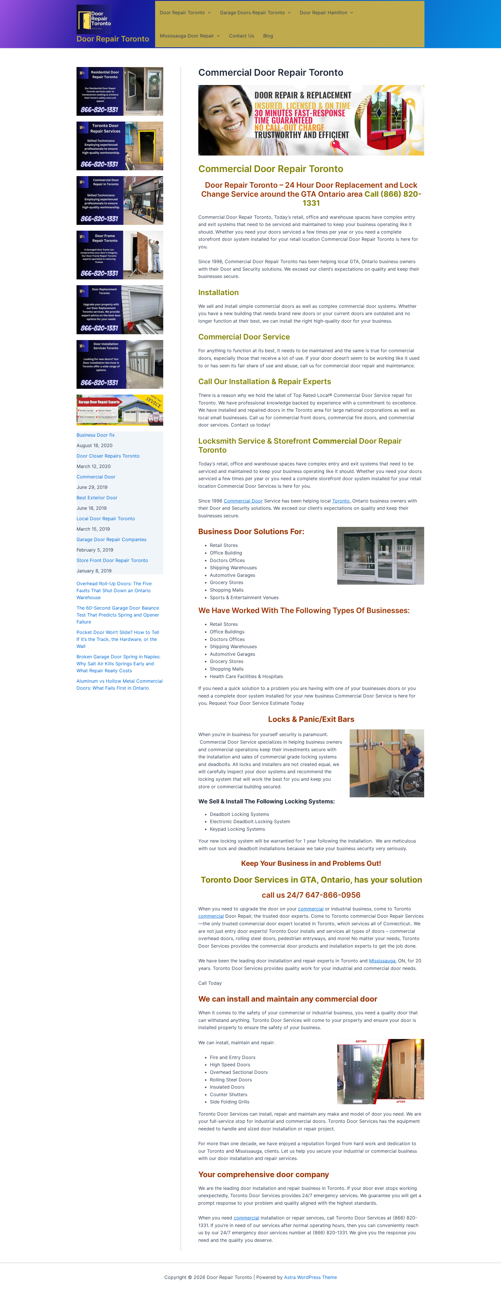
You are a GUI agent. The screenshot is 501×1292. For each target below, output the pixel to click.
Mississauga (382, 961)
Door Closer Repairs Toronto (108, 456)
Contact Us (241, 36)
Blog (268, 36)
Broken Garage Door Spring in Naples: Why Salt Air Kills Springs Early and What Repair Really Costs (118, 663)
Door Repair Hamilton (323, 12)
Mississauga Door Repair (187, 36)
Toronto (341, 501)
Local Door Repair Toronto (106, 518)
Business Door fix (96, 435)
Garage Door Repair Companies (111, 539)
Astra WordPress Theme (310, 1277)
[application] (208, 12)
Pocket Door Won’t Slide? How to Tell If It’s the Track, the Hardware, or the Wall (118, 639)
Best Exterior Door (97, 497)
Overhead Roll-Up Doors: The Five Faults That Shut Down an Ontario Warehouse (114, 590)
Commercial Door (96, 477)
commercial (311, 909)
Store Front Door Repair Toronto (112, 560)
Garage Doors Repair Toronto (252, 12)
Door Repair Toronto (113, 38)
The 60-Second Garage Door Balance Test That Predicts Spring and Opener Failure (118, 615)
